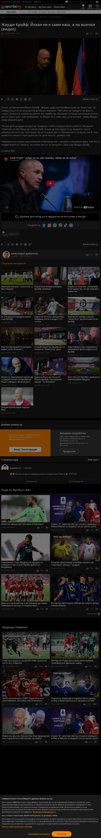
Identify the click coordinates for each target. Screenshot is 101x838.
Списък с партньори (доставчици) (17, 827)
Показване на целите (39, 834)
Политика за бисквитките (44, 812)
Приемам (61, 834)
